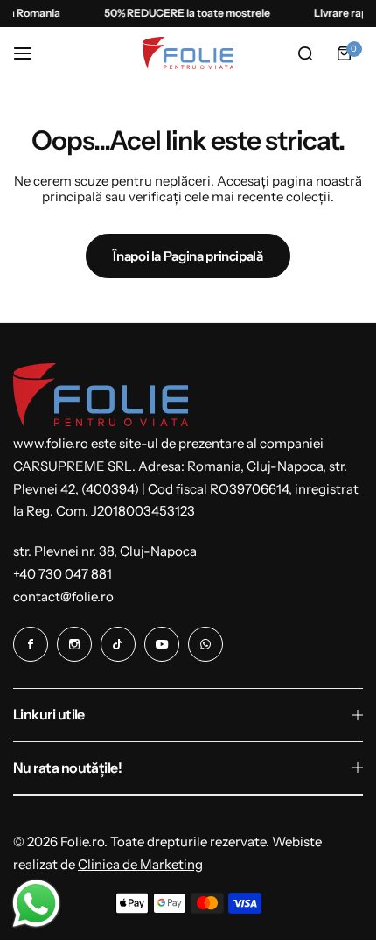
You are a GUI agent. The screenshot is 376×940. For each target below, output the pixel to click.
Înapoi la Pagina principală (187, 256)
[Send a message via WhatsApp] (36, 903)
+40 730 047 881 (62, 573)
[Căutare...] (305, 53)
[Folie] (188, 53)
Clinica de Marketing (140, 864)
